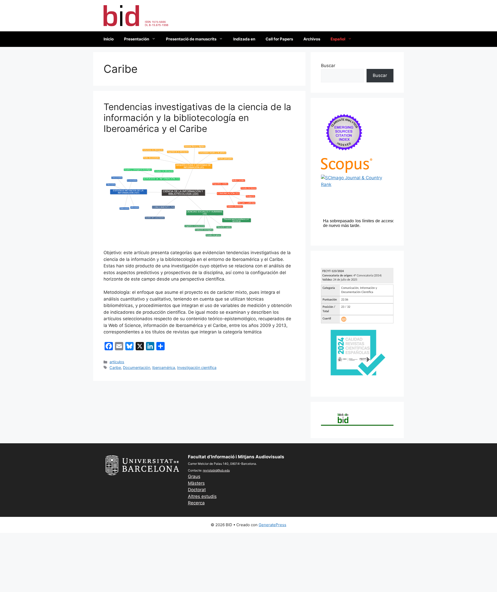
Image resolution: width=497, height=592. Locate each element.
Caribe (115, 367)
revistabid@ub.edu (216, 470)
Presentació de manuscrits (191, 39)
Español (338, 39)
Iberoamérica (163, 367)
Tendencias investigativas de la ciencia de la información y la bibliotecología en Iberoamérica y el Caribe (197, 117)
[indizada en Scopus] (346, 171)
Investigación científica (196, 367)
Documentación (136, 367)
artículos (116, 362)
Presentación (136, 39)
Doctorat (197, 489)
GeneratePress (272, 524)
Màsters (196, 483)
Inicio (109, 39)
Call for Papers (279, 39)
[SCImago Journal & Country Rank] (357, 184)
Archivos (311, 39)
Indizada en (244, 39)
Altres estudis (202, 496)
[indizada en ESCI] (344, 154)
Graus (194, 476)
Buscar (328, 65)
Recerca (196, 502)
